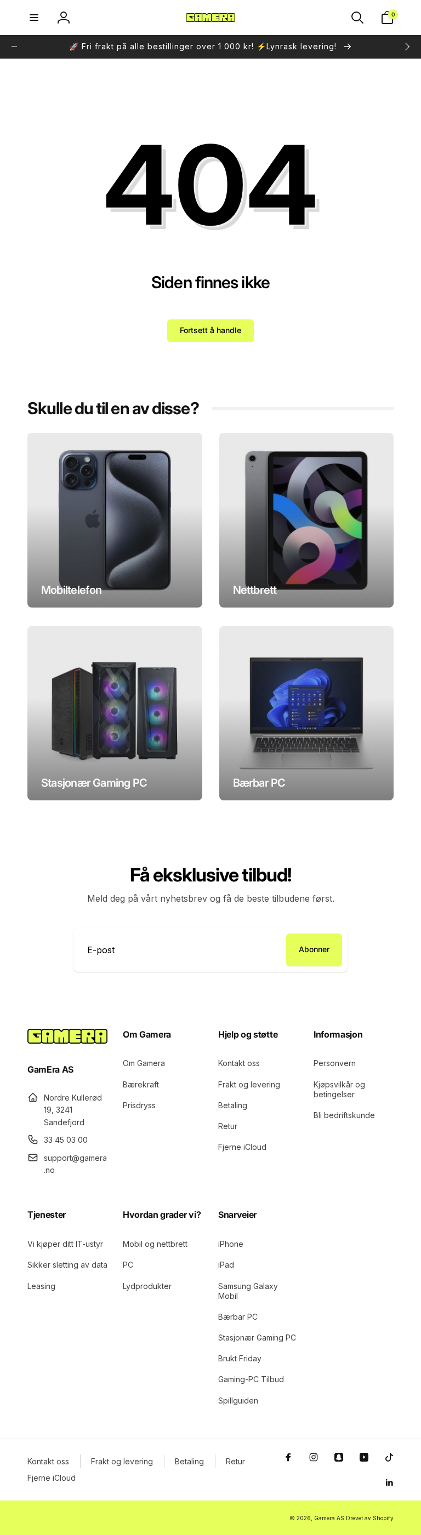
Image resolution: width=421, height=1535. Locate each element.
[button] (34, 17)
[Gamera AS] (67, 1040)
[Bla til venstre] (14, 46)
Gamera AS (329, 1518)
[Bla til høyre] (406, 46)
